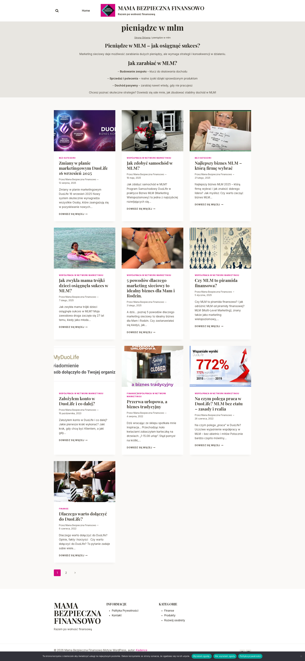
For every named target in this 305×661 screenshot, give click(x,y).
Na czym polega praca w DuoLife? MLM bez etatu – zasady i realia (219, 404)
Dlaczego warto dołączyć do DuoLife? (83, 516)
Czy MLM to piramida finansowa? (216, 282)
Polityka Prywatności (125, 610)
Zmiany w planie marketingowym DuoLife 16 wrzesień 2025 (83, 168)
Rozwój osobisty (174, 620)
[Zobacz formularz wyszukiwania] (57, 11)
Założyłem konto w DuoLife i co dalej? (77, 401)
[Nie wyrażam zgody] (301, 656)
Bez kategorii (67, 158)
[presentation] (84, 130)
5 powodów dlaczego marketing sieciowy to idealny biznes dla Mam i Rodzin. (151, 287)
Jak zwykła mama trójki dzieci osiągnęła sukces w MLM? (83, 285)
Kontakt (117, 615)
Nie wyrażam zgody (225, 656)
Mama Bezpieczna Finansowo (80, 179)
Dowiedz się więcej (73, 214)
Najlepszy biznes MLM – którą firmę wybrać (218, 165)
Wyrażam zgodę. (201, 656)
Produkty (170, 615)
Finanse (131, 393)
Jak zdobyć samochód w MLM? (150, 165)
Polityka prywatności (250, 656)
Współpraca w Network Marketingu (149, 158)
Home (86, 10)
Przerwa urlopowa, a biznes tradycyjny (147, 404)
